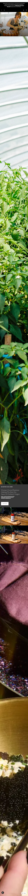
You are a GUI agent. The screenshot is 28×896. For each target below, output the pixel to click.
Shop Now (22, 518)
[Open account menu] (23, 10)
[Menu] (1, 10)
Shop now (5, 503)
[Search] (4, 10)
